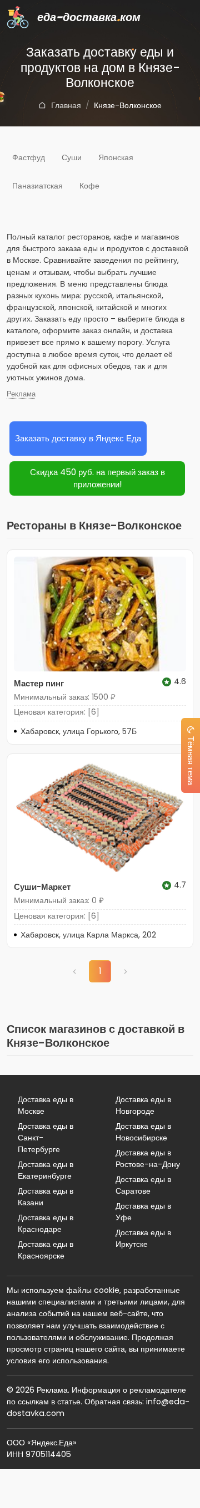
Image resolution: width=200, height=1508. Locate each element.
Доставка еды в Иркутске (143, 1238)
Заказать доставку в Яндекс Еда (78, 438)
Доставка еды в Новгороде (143, 1105)
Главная (66, 105)
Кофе (89, 185)
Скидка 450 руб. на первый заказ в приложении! (97, 478)
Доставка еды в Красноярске (45, 1250)
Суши (72, 157)
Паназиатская (37, 185)
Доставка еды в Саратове (143, 1185)
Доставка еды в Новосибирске (143, 1131)
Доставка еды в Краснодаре (45, 1223)
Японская (115, 157)
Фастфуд (28, 157)
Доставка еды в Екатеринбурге (45, 1170)
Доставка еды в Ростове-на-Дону (148, 1158)
